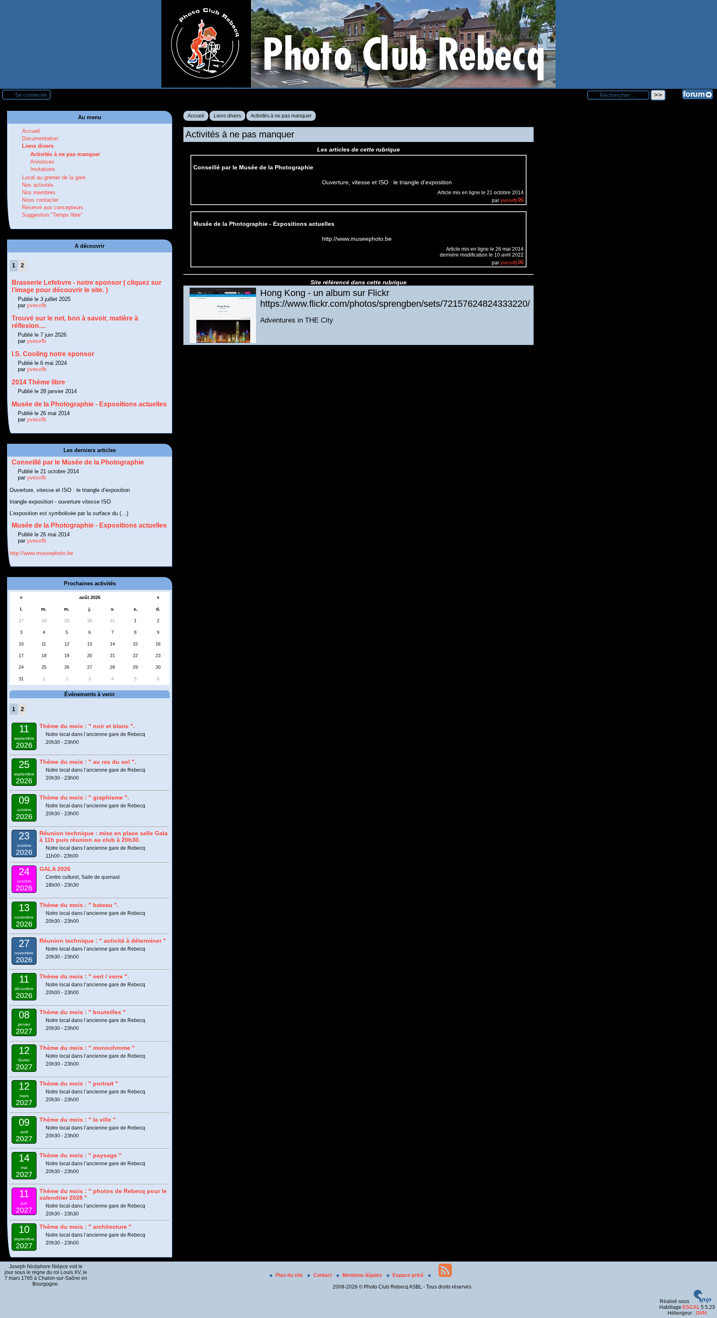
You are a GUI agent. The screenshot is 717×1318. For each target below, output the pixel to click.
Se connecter (31, 95)
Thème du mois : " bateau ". (79, 905)
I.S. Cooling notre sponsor (53, 353)
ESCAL (691, 1307)
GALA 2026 (55, 869)
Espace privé (409, 1275)
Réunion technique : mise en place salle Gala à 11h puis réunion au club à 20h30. (103, 836)
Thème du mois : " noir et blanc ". (87, 726)
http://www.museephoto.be (41, 553)
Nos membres (39, 192)
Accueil (196, 116)
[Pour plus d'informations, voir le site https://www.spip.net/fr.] (702, 1301)
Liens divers (227, 116)
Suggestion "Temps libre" (52, 215)
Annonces (42, 162)
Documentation (40, 138)
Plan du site (290, 1275)
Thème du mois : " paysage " (80, 1155)
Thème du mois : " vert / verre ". (84, 976)
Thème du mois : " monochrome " (87, 1047)
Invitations (42, 169)
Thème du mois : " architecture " (85, 1226)
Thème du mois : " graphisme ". (84, 797)
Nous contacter (40, 200)
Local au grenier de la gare (53, 177)
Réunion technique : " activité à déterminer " (102, 940)
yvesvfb (508, 200)
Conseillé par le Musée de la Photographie (78, 462)
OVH (701, 1313)
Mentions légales (362, 1275)
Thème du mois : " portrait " (78, 1083)
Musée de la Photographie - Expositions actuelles (89, 404)
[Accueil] (358, 86)
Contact (323, 1275)
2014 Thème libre (38, 382)
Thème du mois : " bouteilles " (82, 1012)
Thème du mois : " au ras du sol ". (87, 761)
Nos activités (38, 185)
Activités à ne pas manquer (281, 116)
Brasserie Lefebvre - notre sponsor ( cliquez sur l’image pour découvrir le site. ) (86, 286)
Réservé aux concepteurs (52, 207)
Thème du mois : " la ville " (77, 1119)
